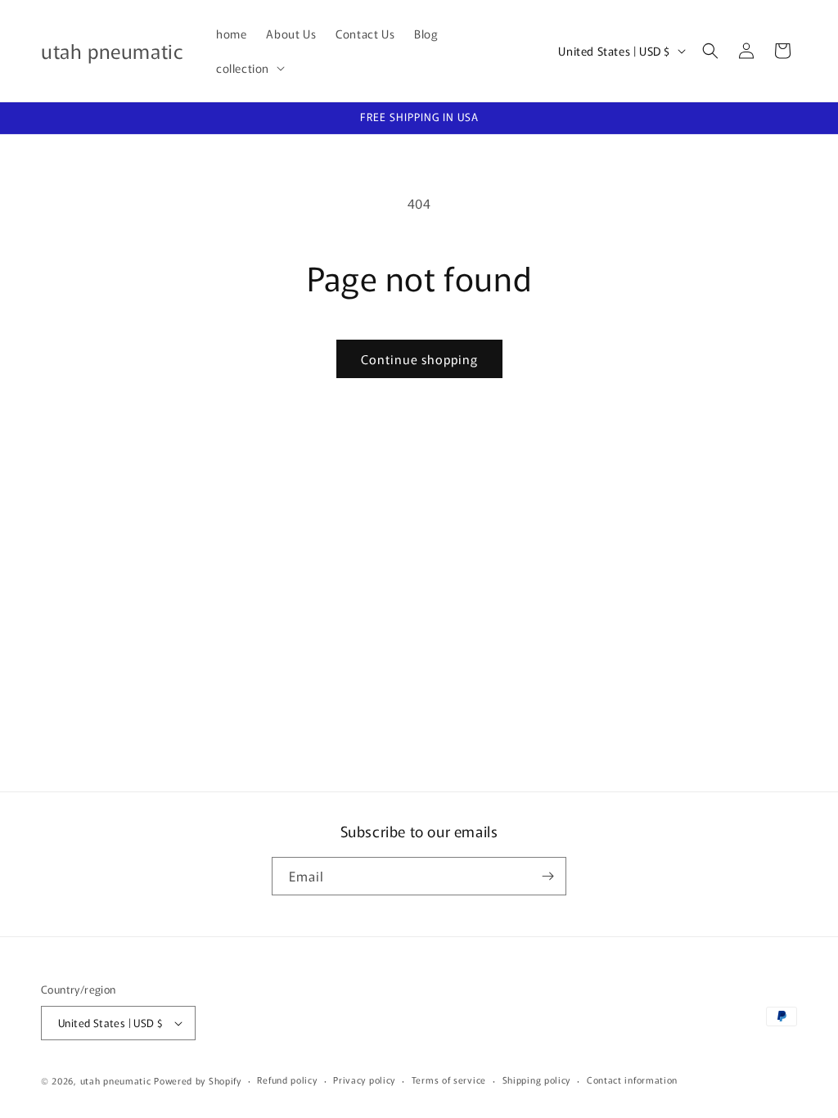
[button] (248, 68)
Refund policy (287, 1079)
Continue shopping (419, 358)
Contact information (632, 1079)
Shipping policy (536, 1079)
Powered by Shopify (197, 1080)
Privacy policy (364, 1079)
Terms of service (449, 1079)
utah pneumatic (115, 1080)
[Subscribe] (547, 876)
